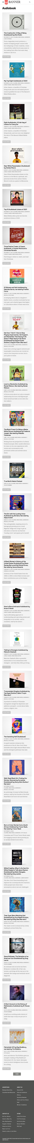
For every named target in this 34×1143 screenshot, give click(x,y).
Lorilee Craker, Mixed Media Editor (12, 84)
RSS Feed (19, 1126)
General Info (20, 1090)
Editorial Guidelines (22, 1092)
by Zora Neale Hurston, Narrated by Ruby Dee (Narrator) (16, 917)
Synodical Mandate (21, 1097)
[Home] (14, 2)
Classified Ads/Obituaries (8, 1092)
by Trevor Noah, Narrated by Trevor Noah (16, 827)
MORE (17, 1074)
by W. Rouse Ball (16, 1006)
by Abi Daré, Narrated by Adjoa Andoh (16, 515)
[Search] (29, 2)
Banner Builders (21, 1123)
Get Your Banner (6, 1116)
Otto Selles (24, 832)
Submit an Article (6, 1126)
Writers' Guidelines (22, 1104)
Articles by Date (21, 1121)
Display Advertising (7, 1090)
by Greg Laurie (16, 958)
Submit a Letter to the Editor (9, 1131)
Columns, (15, 37)
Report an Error (6, 1128)
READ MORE (6, 56)
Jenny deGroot (25, 877)
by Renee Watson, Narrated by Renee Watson (16, 386)
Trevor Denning (8, 485)
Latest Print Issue (21, 1116)
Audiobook (27, 37)
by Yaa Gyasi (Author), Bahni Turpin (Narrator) (17, 693)
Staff (18, 1102)
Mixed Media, (21, 37)
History (19, 1095)
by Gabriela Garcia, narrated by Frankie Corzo (16, 289)
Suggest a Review (6, 1123)
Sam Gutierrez (8, 38)
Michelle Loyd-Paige (9, 295)
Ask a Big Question (7, 1121)
